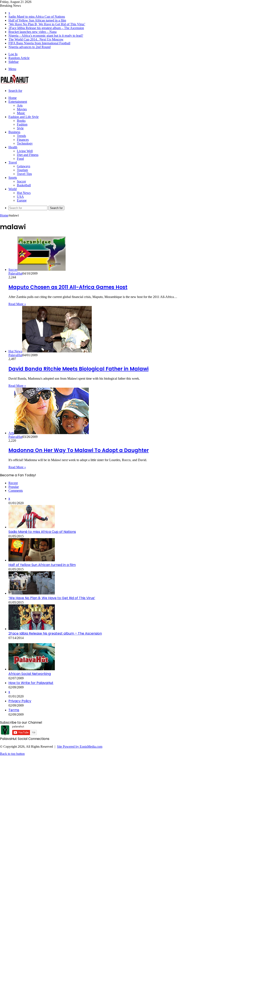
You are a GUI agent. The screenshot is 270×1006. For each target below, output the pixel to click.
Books (21, 120)
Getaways (23, 166)
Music (21, 113)
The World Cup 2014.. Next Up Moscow (35, 39)
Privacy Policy (19, 701)
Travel (12, 162)
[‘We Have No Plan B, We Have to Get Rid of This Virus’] (31, 593)
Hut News (24, 193)
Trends (21, 136)
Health (12, 147)
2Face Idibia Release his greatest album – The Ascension (46, 28)
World (12, 189)
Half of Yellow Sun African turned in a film (37, 20)
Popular (13, 487)
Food (20, 158)
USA (20, 196)
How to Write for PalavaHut (30, 682)
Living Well (25, 151)
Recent (13, 483)
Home (12, 98)
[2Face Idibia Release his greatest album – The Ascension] (31, 629)
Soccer (21, 181)
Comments (15, 490)
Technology (25, 143)
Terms (13, 710)
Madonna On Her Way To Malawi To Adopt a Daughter (78, 450)
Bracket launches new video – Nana (32, 32)
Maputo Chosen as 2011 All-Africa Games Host (67, 287)
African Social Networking (29, 673)
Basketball (24, 185)
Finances (23, 139)
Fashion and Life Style (23, 117)
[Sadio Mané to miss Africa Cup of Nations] (31, 527)
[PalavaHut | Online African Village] (14, 83)
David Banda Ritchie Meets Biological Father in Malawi (78, 368)
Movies (22, 109)
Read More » (17, 304)
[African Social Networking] (31, 669)
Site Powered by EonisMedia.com (79, 746)
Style (20, 128)
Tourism (22, 170)
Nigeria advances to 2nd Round (29, 47)
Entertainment (17, 101)
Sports (12, 177)
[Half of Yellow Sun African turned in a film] (31, 560)
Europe (22, 200)
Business (14, 132)
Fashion (22, 124)
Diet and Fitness (27, 155)
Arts (20, 105)
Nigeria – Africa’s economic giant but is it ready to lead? (45, 35)
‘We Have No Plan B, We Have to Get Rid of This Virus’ (46, 24)
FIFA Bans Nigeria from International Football (39, 43)
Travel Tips (24, 174)
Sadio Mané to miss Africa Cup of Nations (36, 16)
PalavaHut (15, 273)
